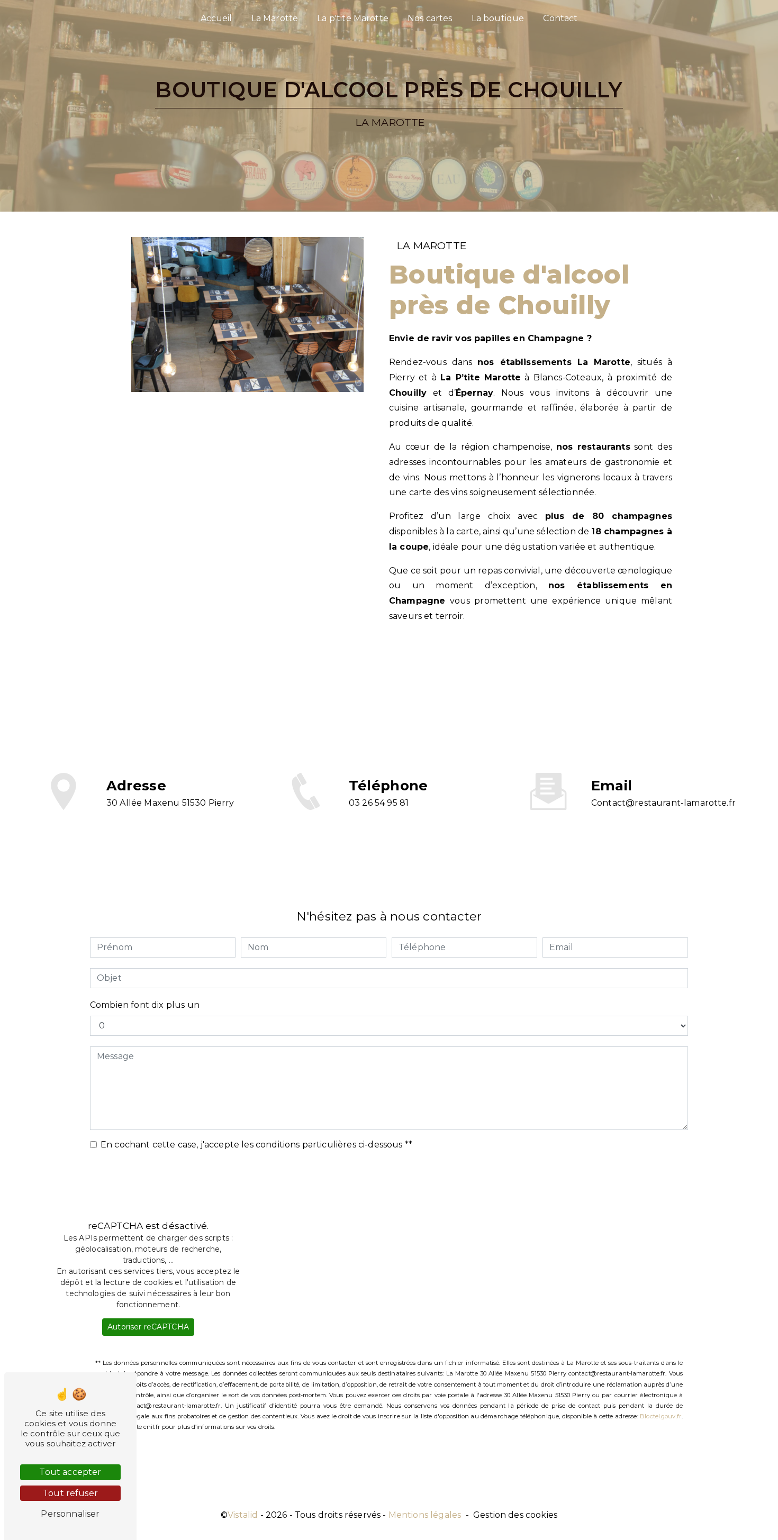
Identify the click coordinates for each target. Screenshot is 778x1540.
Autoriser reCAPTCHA (148, 1327)
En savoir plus (457, 667)
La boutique (498, 18)
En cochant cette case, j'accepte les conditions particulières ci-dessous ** (256, 1145)
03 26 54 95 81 (379, 803)
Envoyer (400, 1181)
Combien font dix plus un (145, 1005)
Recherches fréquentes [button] (389, 1486)
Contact (560, 18)
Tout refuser (70, 1493)
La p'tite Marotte (352, 18)
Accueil (216, 18)
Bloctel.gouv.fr (661, 1416)
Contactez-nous (599, 667)
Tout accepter (70, 1472)
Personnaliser (70, 1514)
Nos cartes (430, 18)
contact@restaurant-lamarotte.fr (663, 803)
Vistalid (243, 1515)
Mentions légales (425, 1515)
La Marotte (274, 18)
